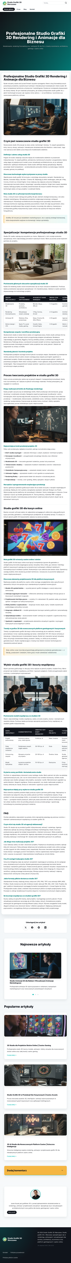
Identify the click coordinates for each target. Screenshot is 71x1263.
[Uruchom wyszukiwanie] (66, 3)
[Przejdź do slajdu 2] (35, 994)
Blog (25, 9)
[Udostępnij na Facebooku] (32, 927)
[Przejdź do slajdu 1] (33, 994)
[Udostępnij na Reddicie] (38, 927)
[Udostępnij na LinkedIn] (45, 927)
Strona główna (8, 9)
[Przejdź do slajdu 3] (37, 994)
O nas (18, 9)
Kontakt (32, 9)
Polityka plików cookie (10, 1257)
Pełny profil (11, 1212)
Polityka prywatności (17, 1252)
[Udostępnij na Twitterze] (25, 927)
